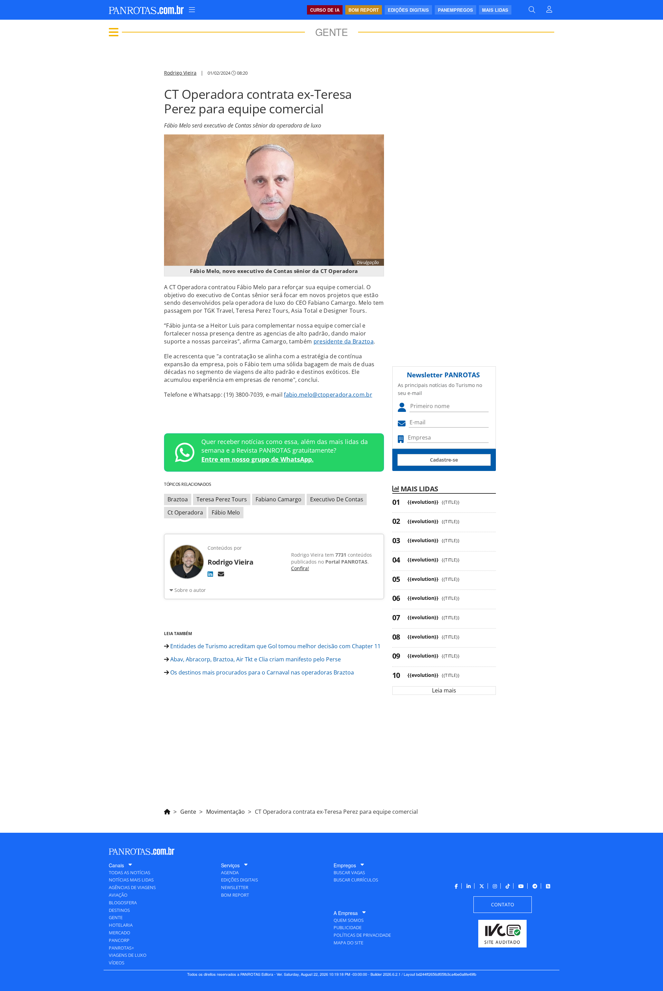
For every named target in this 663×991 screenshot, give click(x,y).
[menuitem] (192, 10)
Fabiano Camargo (278, 499)
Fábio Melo (226, 512)
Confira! (300, 568)
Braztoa (177, 499)
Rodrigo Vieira (180, 72)
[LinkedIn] (210, 574)
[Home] (167, 810)
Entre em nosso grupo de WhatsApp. (257, 459)
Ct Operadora (185, 512)
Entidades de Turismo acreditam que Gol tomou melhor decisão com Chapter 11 (275, 646)
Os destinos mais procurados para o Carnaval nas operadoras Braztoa (261, 672)
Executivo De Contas (336, 499)
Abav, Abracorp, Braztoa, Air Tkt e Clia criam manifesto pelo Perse (255, 659)
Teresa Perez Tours (221, 499)
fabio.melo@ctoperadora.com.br (328, 394)
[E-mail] (221, 574)
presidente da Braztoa (344, 341)
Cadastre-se (444, 459)
